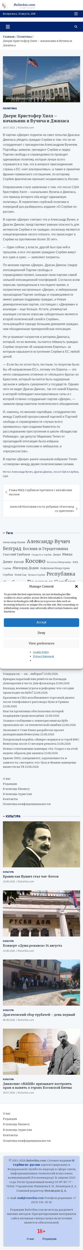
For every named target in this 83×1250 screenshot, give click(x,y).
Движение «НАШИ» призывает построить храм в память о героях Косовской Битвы (37, 1086)
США (5, 476)
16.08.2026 (9, 881)
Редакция (10, 784)
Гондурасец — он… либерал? (23, 674)
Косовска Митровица (59, 562)
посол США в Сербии (66, 471)
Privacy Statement (43, 656)
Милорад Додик (26, 568)
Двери (57, 554)
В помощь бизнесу (16, 789)
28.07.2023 (9, 127)
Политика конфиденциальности (27, 804)
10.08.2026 (9, 950)
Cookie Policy (41, 652)
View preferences (41, 643)
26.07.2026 (9, 1092)
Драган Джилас (43, 471)
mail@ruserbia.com (30, 1198)
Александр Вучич (22, 471)
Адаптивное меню (76, 13)
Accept (41, 622)
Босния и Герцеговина (45, 548)
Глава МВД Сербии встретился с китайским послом (40, 492)
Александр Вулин (14, 542)
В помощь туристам (17, 794)
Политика (10, 108)
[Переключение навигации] (8, 27)
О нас (7, 778)
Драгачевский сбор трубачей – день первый (39, 1015)
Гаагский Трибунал (16, 554)
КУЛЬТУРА (13, 816)
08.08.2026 (9, 1020)
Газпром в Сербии (42, 554)
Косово (35, 561)
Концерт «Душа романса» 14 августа (32, 945)
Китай (19, 562)
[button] (77, 586)
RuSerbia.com (26, 127)
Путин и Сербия (36, 575)
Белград (12, 548)
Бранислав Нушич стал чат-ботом (31, 876)
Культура (8, 871)
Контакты (10, 799)
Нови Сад (20, 574)
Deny (41, 633)
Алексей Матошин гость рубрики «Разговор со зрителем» (42, 509)
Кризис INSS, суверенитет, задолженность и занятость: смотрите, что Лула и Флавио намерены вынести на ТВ (39, 762)
